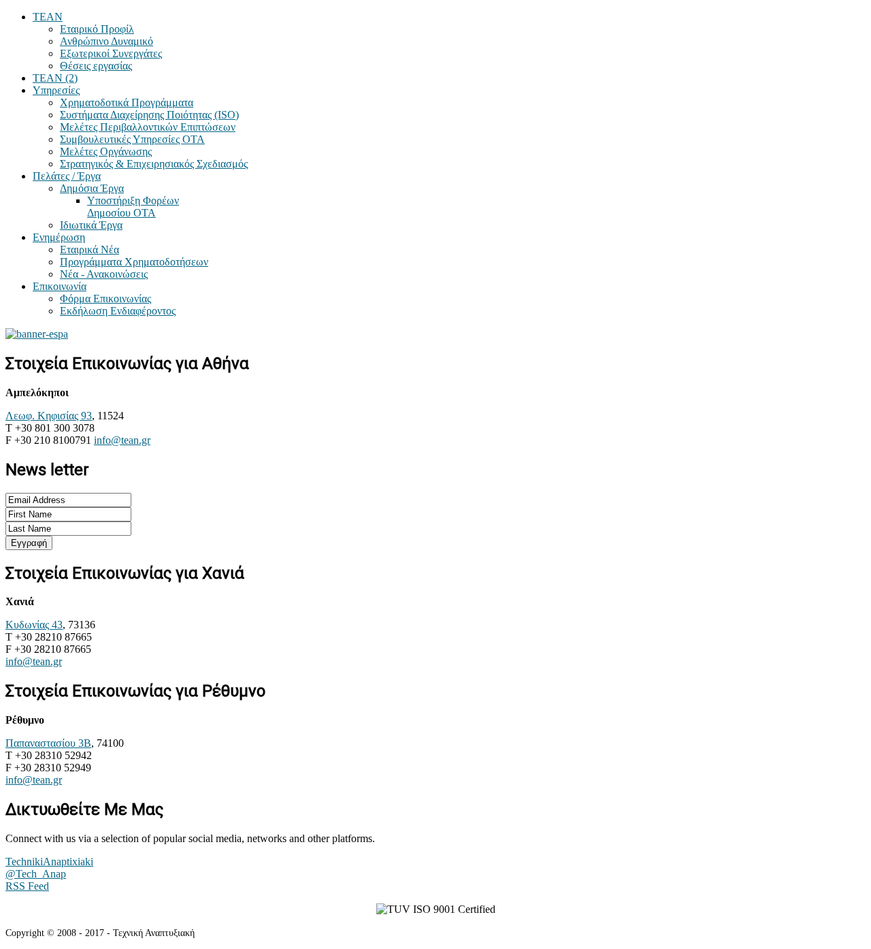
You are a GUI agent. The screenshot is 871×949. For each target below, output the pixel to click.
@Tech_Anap (35, 874)
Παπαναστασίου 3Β (48, 743)
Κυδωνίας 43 (34, 624)
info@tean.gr (122, 440)
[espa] (36, 334)
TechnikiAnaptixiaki (49, 861)
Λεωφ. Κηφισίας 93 (48, 415)
